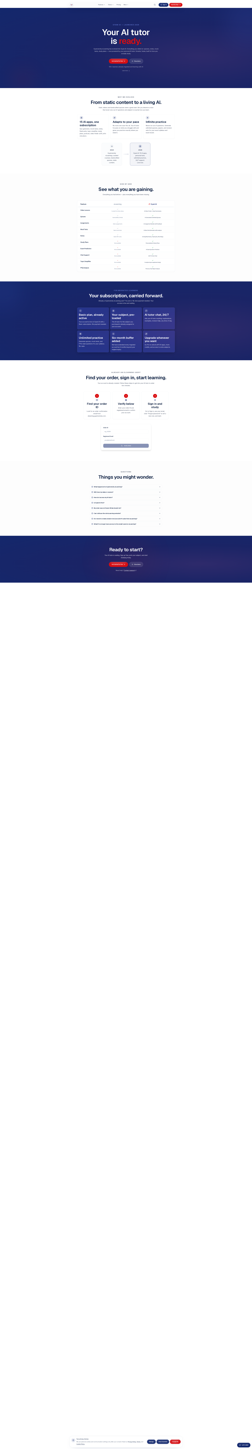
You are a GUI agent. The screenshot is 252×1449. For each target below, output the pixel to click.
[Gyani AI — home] (72, 5)
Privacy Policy (132, 1442)
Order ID (105, 428)
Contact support (129, 570)
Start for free (174, 5)
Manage (151, 1442)
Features (100, 5)
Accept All (175, 1442)
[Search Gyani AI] (155, 5)
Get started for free (117, 61)
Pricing (119, 5)
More (125, 5)
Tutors (110, 5)
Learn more (125, 71)
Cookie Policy (80, 1444)
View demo (137, 61)
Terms (138, 1442)
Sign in (165, 5)
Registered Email (108, 436)
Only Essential (163, 1442)
